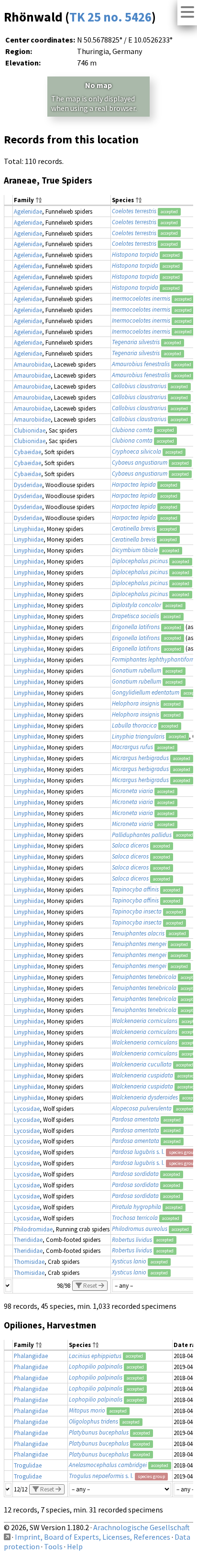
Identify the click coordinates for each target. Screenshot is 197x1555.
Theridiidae (28, 1239)
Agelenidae (28, 211)
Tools (53, 1546)
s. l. (138, 1151)
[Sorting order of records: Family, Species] (38, 200)
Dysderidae (28, 485)
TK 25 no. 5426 (110, 17)
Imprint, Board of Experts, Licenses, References (92, 1537)
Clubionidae (29, 430)
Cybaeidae (27, 452)
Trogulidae (28, 1465)
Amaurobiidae (32, 364)
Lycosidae (27, 1108)
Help (75, 1546)
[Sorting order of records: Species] (138, 200)
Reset (90, 1286)
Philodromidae (33, 1229)
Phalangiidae (31, 1355)
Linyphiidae (29, 529)
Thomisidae (29, 1261)
